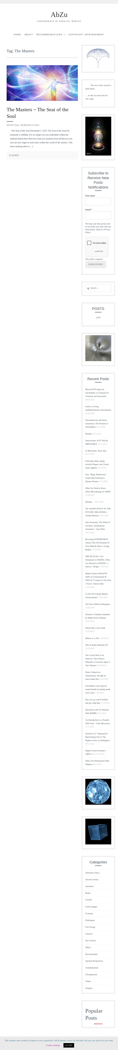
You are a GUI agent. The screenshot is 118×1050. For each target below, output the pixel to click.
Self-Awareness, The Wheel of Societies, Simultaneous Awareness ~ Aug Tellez (97, 525)
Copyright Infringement (86, 34)
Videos (88, 981)
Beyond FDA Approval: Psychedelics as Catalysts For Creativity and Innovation (97, 392)
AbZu (59, 15)
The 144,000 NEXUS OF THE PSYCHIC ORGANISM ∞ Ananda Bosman (98, 512)
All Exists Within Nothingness (97, 604)
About (28, 34)
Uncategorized (91, 974)
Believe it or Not (92, 638)
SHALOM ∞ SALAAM (95, 628)
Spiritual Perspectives (23, 125)
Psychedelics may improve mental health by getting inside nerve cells (97, 689)
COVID (88, 900)
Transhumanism (91, 968)
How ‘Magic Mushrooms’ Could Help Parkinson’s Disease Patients (95, 478)
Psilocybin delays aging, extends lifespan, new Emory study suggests (97, 464)
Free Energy (90, 927)
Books (87, 893)
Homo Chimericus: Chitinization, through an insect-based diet (95, 675)
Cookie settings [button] (53, 1045)
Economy (89, 913)
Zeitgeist (88, 988)
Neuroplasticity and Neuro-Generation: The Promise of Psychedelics (96, 423)
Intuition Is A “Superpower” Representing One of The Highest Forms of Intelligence (97, 737)
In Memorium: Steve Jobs (95, 451)
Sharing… (89, 502)
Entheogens (90, 920)
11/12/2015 (14, 155)
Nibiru (88, 947)
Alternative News (92, 873)
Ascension (89, 886)
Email (88, 210)
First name (90, 196)
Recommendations (49, 34)
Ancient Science (91, 880)
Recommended (91, 954)
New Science (90, 941)
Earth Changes (91, 907)
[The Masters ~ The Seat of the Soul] (42, 100)
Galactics (89, 934)
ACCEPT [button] (68, 1045)
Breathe (88, 434)
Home (17, 34)
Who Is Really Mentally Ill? (96, 645)
